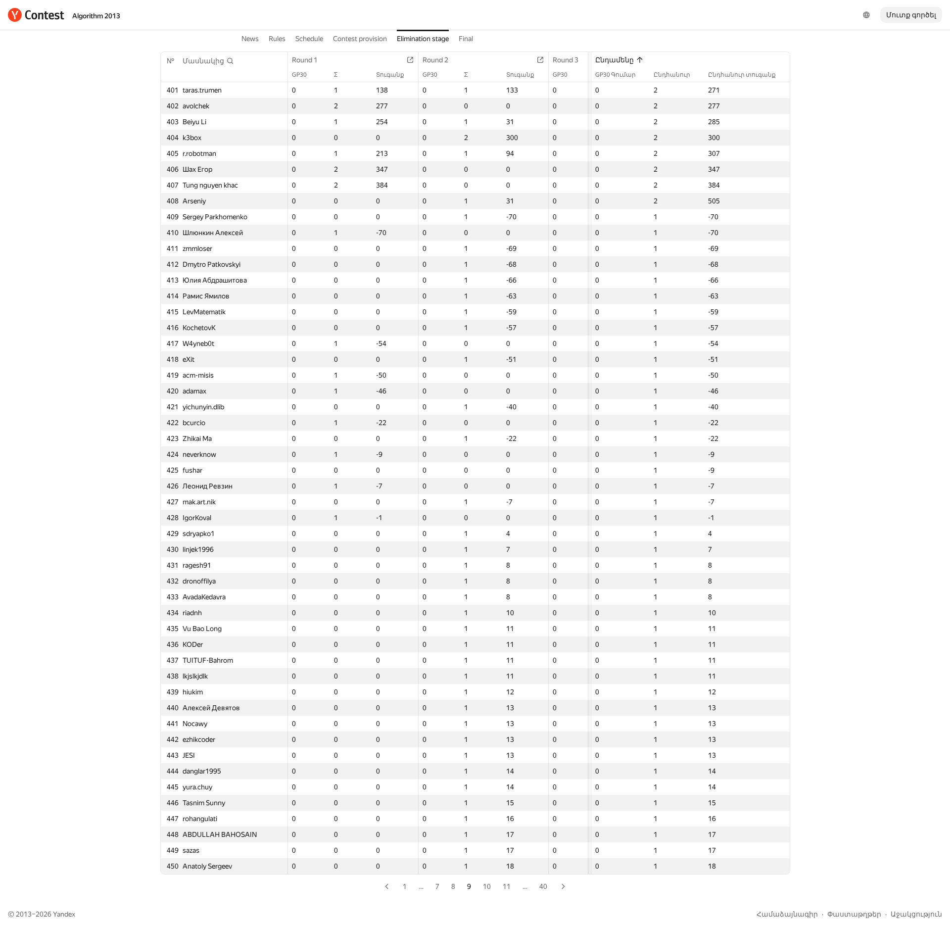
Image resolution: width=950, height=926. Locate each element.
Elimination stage (423, 39)
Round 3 (565, 60)
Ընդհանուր (672, 74)
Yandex (64, 914)
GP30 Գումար (615, 74)
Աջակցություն (916, 914)
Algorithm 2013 (96, 16)
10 (487, 886)
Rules (277, 39)
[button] (208, 61)
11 (507, 886)
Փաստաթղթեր (854, 914)
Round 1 (305, 60)
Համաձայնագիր (787, 914)
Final (466, 39)
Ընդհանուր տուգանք (742, 74)
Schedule (309, 39)
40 (543, 886)
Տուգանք (390, 74)
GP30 (299, 74)
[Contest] (36, 15)
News (250, 39)
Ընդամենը (614, 60)
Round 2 (435, 60)
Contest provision (360, 39)
